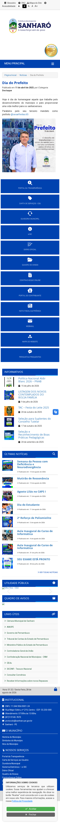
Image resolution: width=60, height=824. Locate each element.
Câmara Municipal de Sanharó (20, 621)
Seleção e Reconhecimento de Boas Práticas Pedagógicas (34, 434)
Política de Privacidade (22, 801)
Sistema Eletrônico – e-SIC (14, 767)
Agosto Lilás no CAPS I (31, 491)
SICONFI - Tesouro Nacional (19, 669)
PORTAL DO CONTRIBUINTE (30, 296)
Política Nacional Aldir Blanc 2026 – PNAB (31, 380)
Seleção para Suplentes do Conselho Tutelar (34, 420)
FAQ (23, 3)
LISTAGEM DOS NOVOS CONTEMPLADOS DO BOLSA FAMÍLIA (32, 394)
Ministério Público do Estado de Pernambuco (27, 645)
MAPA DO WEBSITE (30, 342)
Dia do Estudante (28, 504)
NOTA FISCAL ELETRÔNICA (30, 311)
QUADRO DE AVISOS (30, 265)
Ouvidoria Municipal (11, 763)
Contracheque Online (12, 777)
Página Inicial (10, 75)
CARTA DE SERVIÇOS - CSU (30, 203)
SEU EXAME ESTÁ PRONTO (33, 559)
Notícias (23, 75)
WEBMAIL (30, 326)
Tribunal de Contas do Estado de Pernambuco (27, 639)
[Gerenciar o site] (55, 690)
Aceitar (32, 809)
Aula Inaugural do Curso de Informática (35, 532)
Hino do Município (10, 744)
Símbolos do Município (12, 740)
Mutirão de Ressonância (33, 478)
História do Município (11, 737)
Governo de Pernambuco (18, 633)
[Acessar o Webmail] (52, 690)
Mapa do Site (35, 3)
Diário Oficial (8, 770)
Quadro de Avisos (10, 774)
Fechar (32, 814)
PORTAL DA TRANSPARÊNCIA (30, 188)
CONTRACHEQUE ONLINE (30, 280)
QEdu (9, 663)
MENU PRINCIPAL (14, 63)
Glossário (11, 3)
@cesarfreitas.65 (19, 114)
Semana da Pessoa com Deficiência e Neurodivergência (32, 464)
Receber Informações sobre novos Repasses (27, 681)
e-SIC (30, 234)
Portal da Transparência (13, 756)
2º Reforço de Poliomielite (34, 518)
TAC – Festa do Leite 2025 (33, 407)
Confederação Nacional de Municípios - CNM (26, 657)
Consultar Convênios (16, 675)
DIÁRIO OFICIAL (30, 250)
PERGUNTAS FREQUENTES (30, 357)
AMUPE (10, 627)
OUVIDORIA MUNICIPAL (30, 219)
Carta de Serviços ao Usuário (15, 760)
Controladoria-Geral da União (19, 651)
